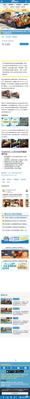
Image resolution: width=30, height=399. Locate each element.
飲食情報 (8, 37)
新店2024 (9, 179)
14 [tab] (14, 11)
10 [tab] (16, 10)
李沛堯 (5, 41)
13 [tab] (13, 11)
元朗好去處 (4, 376)
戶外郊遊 (15, 318)
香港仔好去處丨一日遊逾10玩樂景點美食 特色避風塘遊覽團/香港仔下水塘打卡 (20, 322)
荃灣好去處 (10, 376)
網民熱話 (3, 382)
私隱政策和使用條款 (13, 390)
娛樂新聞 (17, 7)
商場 (4, 182)
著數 (4, 179)
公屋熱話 (12, 7)
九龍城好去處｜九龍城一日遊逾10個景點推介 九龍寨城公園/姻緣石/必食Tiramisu (20, 303)
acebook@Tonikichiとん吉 (9, 175)
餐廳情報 (14, 37)
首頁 (3, 37)
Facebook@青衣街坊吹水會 (14, 173)
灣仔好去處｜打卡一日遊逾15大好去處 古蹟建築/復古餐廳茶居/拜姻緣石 (20, 332)
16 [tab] (17, 11)
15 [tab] (16, 11)
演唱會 (4, 4)
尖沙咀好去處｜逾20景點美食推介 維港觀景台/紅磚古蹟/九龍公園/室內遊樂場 (20, 313)
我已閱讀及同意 (15, 393)
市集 (7, 374)
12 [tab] (19, 10)
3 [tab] (14, 8)
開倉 (10, 374)
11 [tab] (17, 10)
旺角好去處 (17, 376)
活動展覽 (3, 374)
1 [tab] (12, 8)
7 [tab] (12, 10)
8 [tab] (13, 10)
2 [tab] (13, 8)
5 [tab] (17, 8)
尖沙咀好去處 (16, 374)
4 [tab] (16, 8)
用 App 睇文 (24, 44)
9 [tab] (14, 10)
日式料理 (23, 179)
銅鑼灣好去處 (24, 374)
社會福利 (14, 378)
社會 (22, 376)
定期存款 (23, 7)
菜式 (8, 182)
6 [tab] (19, 8)
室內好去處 (16, 299)
